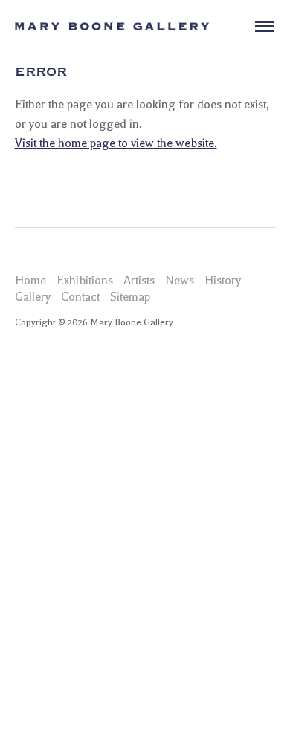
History (222, 280)
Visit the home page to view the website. (116, 143)
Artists (139, 280)
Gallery (33, 297)
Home (30, 280)
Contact (80, 297)
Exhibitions (85, 280)
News (179, 280)
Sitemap (130, 297)
